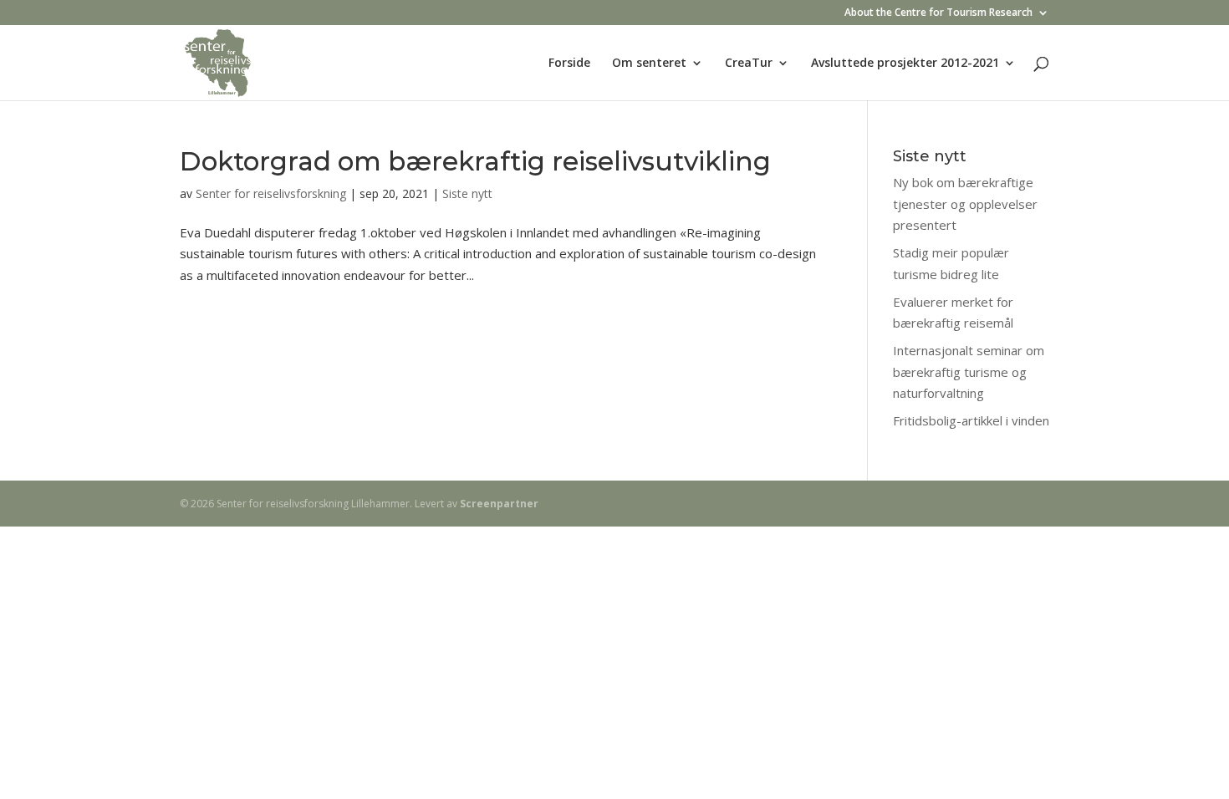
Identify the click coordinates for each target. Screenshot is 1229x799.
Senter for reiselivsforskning (271, 193)
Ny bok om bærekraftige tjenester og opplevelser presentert (965, 203)
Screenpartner (499, 503)
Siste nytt (467, 193)
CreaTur (749, 63)
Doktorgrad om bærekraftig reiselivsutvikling (475, 161)
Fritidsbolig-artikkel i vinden (971, 420)
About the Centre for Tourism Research (938, 13)
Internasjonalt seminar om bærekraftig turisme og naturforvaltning (968, 371)
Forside (569, 63)
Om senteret (649, 63)
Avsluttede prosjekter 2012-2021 (905, 63)
